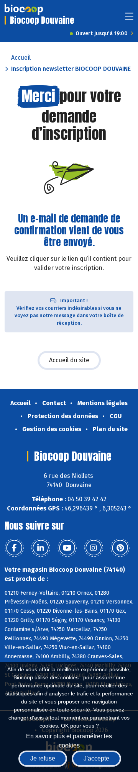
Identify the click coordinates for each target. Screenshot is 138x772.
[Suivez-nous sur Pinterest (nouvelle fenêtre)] (120, 548)
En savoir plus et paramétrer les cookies (69, 740)
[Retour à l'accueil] (24, 9)
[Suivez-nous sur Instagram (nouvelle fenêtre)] (93, 548)
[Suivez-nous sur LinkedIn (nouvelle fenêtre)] (40, 548)
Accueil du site (69, 360)
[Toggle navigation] (129, 18)
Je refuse (42, 758)
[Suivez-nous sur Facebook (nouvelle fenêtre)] (14, 548)
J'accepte (96, 758)
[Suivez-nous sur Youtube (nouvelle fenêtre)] (67, 548)
